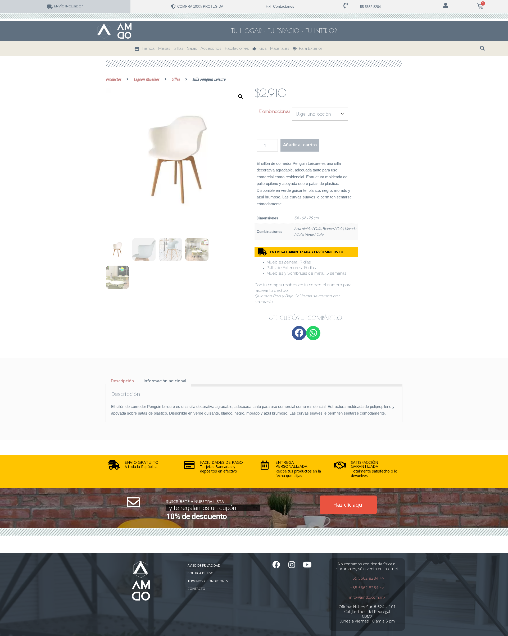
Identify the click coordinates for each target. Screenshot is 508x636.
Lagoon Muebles (146, 79)
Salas (192, 49)
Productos (113, 79)
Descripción (122, 381)
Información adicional (165, 381)
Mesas (164, 49)
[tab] (122, 381)
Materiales (279, 49)
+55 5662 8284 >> (367, 578)
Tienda (147, 49)
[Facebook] (276, 565)
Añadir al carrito (300, 145)
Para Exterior (309, 49)
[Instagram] (292, 565)
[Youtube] (307, 565)
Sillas (178, 49)
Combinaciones (274, 111)
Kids (261, 49)
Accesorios (211, 49)
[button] (482, 48)
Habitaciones (237, 49)
